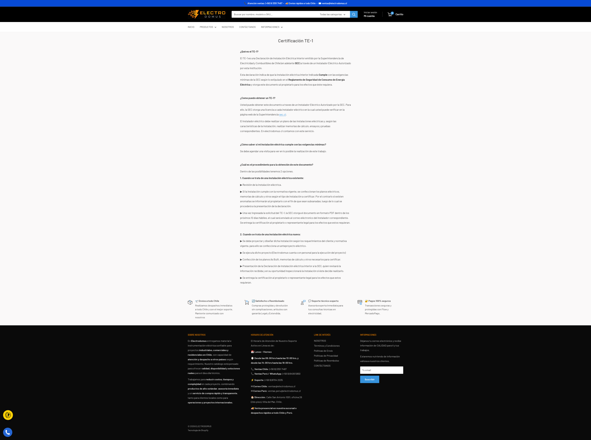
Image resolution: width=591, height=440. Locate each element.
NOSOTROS (228, 26)
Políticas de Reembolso (326, 360)
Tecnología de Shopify (198, 430)
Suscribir (370, 379)
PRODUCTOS (206, 26)
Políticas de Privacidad (326, 355)
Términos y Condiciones (327, 345)
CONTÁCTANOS (247, 26)
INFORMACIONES (270, 26)
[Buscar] (354, 14)
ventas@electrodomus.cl (334, 3)
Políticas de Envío (323, 350)
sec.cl (282, 114)
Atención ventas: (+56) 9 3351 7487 (264, 3)
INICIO (191, 26)
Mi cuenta (369, 15)
